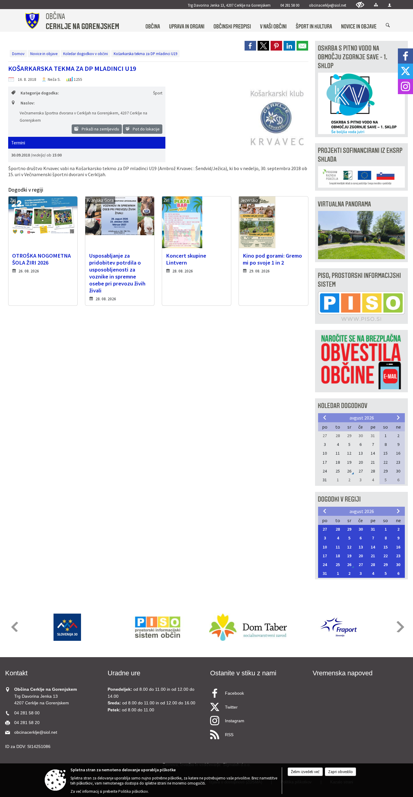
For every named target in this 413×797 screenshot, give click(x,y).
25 (338, 564)
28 (338, 529)
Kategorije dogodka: (40, 93)
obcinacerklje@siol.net (327, 5)
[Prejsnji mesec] (324, 417)
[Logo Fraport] (338, 627)
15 (385, 547)
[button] (14, 626)
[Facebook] (405, 56)
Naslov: (27, 103)
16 (398, 547)
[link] (250, 46)
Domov (18, 53)
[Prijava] (390, 5)
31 (373, 529)
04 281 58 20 (27, 722)
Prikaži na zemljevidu (100, 129)
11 (338, 547)
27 (325, 529)
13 (361, 547)
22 (385, 555)
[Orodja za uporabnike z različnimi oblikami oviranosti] (360, 5)
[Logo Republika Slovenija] (67, 627)
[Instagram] (405, 86)
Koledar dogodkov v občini (85, 53)
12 (349, 547)
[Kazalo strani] (376, 5)
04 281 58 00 (289, 5)
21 (373, 555)
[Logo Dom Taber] (248, 627)
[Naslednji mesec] (398, 417)
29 (349, 529)
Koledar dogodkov (342, 405)
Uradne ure (124, 673)
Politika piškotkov (133, 791)
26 (349, 564)
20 (361, 555)
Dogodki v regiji (339, 499)
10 (325, 547)
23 (398, 555)
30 (361, 529)
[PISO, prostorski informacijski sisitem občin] (158, 627)
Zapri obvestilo (340, 771)
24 (325, 564)
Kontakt (16, 673)
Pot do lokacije (146, 129)
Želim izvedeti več (305, 771)
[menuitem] (152, 20)
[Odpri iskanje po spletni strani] (388, 25)
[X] (405, 71)
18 (338, 555)
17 (325, 555)
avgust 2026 (362, 418)
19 (349, 555)
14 (373, 547)
